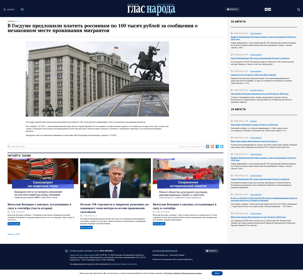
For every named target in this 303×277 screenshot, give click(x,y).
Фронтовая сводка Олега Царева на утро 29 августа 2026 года (258, 217)
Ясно (217, 273)
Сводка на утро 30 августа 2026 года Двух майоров (253, 75)
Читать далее (13, 224)
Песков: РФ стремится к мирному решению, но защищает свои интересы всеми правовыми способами (114, 208)
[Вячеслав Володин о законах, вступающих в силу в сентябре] (188, 178)
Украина (253, 121)
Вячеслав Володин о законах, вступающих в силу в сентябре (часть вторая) (39, 206)
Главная (11, 21)
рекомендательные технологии (124, 264)
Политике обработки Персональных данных (183, 273)
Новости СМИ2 (14, 234)
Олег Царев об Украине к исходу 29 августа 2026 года (254, 124)
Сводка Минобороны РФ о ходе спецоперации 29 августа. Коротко (260, 179)
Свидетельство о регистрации (82, 255)
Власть (19, 21)
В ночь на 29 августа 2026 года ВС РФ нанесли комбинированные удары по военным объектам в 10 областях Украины (264, 199)
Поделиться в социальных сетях (192, 146)
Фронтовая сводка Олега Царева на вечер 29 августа (254, 141)
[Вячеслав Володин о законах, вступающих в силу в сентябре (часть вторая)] (43, 178)
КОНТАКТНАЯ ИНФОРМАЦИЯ (164, 251)
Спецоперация (256, 33)
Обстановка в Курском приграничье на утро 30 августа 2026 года (259, 93)
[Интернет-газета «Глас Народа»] (151, 11)
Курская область (257, 90)
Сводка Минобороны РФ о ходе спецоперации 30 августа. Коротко (260, 58)
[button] (207, 146)
